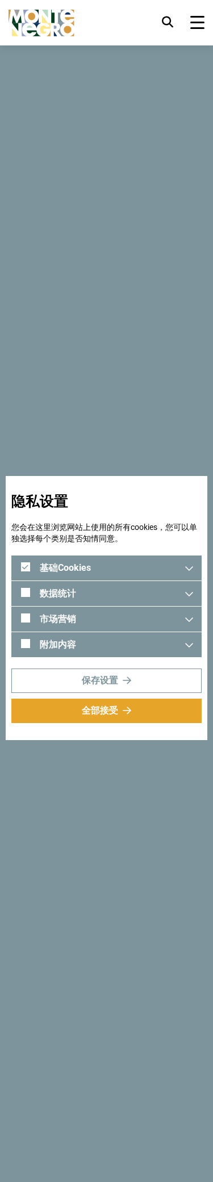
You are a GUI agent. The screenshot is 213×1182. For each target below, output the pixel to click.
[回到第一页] (41, 23)
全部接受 (100, 710)
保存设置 (100, 680)
